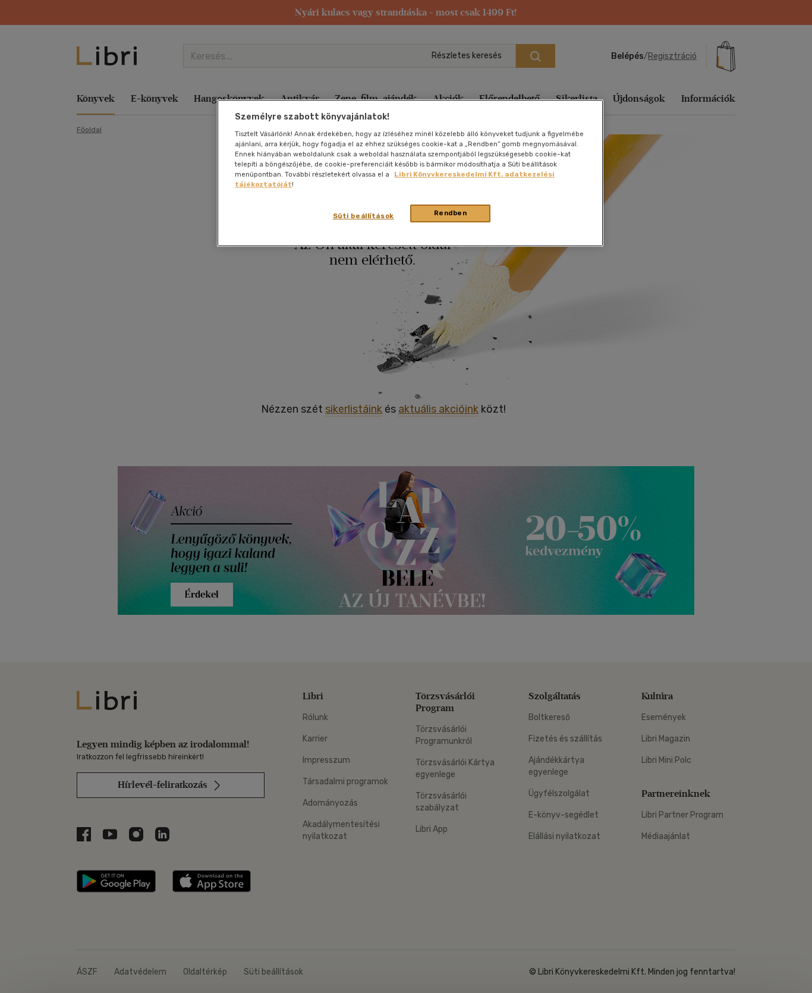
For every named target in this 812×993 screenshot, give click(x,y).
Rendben (450, 213)
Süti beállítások (363, 216)
